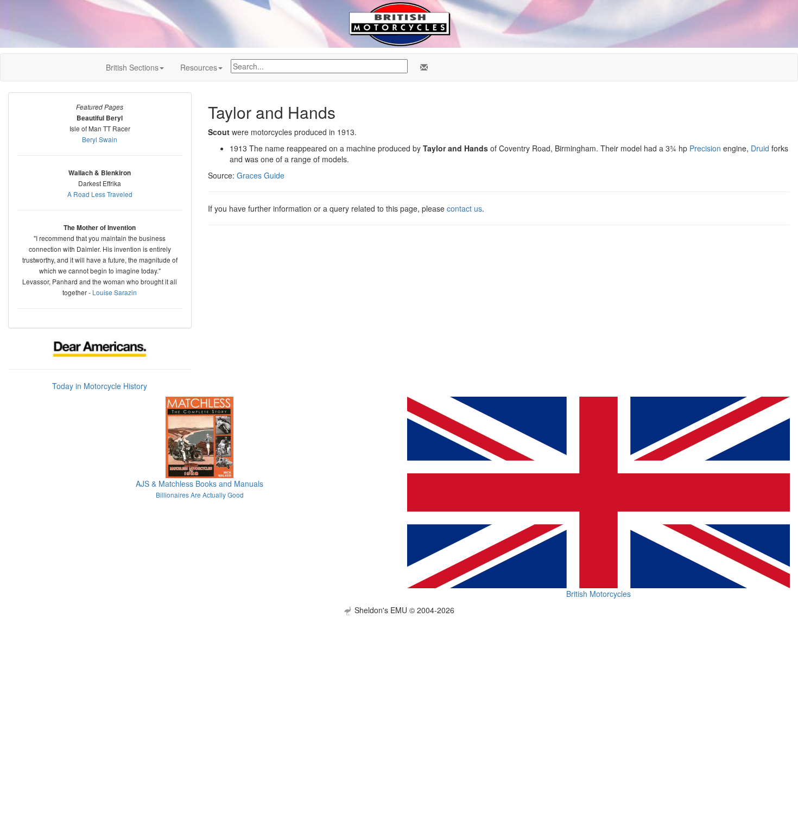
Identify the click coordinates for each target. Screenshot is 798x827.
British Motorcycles (598, 593)
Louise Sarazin (114, 292)
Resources (198, 67)
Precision (705, 148)
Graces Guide (260, 175)
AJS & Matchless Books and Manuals (199, 483)
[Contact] (422, 67)
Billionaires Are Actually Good (200, 494)
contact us (464, 208)
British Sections (132, 67)
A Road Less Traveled (99, 194)
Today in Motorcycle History (99, 385)
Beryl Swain (99, 139)
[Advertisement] (399, 691)
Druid (760, 148)
